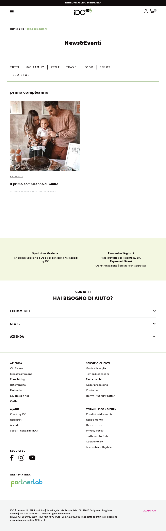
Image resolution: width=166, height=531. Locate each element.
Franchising (17, 379)
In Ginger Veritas (45, 191)
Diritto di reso (94, 425)
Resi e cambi (93, 379)
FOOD (89, 67)
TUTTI (15, 67)
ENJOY (105, 67)
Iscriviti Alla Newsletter (100, 395)
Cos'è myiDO (18, 414)
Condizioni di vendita (99, 414)
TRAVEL (72, 67)
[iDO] (83, 12)
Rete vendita (18, 384)
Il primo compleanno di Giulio (34, 184)
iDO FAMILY (35, 67)
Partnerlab (16, 390)
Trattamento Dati (97, 436)
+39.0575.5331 (32, 513)
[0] (152, 12)
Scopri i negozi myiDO (24, 430)
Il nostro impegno (21, 373)
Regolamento (94, 419)
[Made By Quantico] (149, 510)
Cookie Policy (94, 441)
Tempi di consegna (98, 373)
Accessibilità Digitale (99, 447)
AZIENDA (17, 336)
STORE (15, 324)
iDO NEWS (21, 75)
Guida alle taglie (96, 368)
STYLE (55, 67)
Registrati (16, 419)
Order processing (97, 384)
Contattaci (92, 390)
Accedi (14, 425)
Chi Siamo (16, 368)
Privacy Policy (94, 430)
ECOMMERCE (20, 311)
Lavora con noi (19, 395)
